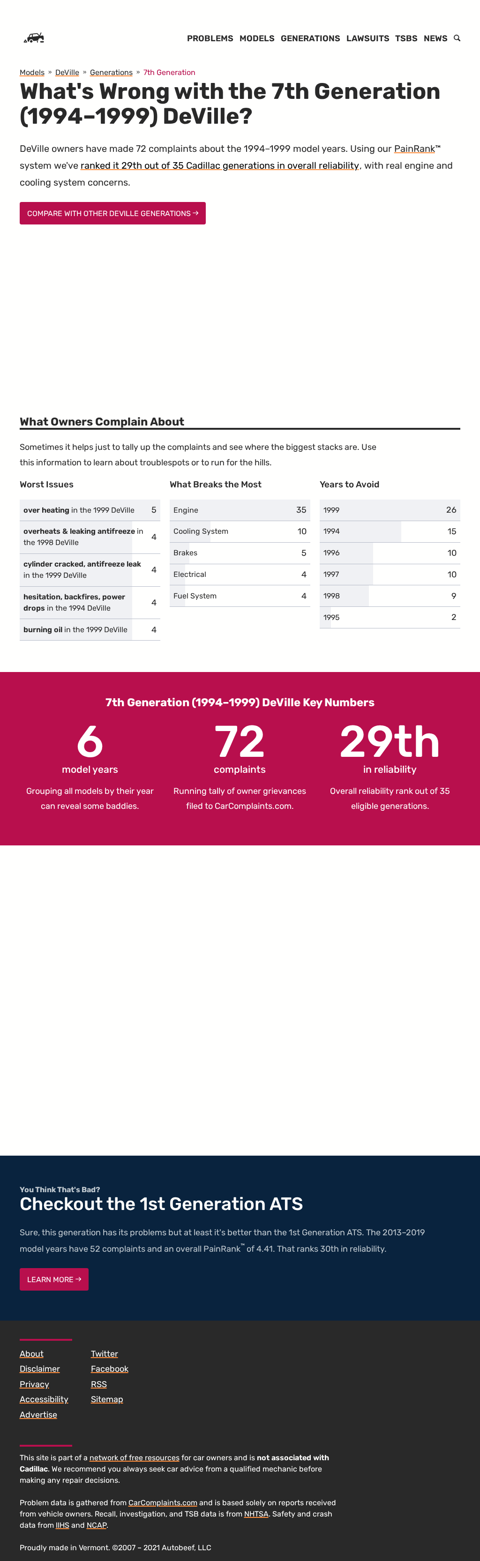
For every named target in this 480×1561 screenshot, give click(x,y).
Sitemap (107, 1399)
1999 (331, 510)
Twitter (104, 1354)
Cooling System (200, 531)
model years (90, 747)
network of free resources (135, 1457)
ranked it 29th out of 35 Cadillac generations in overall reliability (220, 165)
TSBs (406, 38)
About (32, 1354)
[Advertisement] (240, 314)
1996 (331, 552)
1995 (331, 617)
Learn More (51, 1279)
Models (257, 38)
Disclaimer (40, 1369)
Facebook (109, 1369)
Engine (185, 510)
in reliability (390, 747)
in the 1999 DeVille (79, 510)
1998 (331, 595)
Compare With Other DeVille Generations (110, 213)
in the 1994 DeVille (74, 602)
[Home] (34, 38)
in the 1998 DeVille (83, 537)
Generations (310, 38)
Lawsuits (368, 38)
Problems (210, 38)
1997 (331, 574)
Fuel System (195, 595)
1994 (331, 531)
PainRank (414, 148)
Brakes (185, 552)
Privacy (34, 1384)
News (436, 38)
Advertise (38, 1415)
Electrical (189, 574)
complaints (240, 747)
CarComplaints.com (253, 806)
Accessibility (44, 1399)
